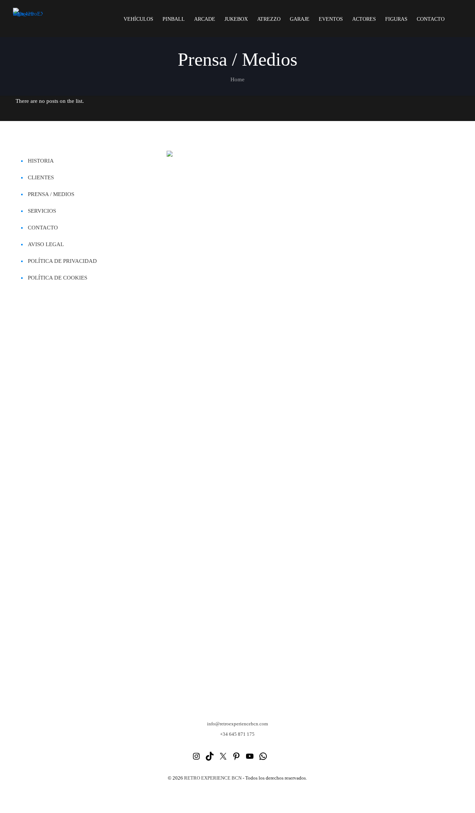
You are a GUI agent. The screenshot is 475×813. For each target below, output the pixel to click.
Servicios (42, 211)
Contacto (43, 228)
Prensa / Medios (51, 194)
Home (237, 79)
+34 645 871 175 (237, 734)
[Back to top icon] (439, 798)
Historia (41, 161)
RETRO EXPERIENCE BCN (213, 778)
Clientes (41, 177)
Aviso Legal (46, 244)
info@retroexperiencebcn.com (237, 724)
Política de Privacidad (62, 261)
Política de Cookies (57, 278)
